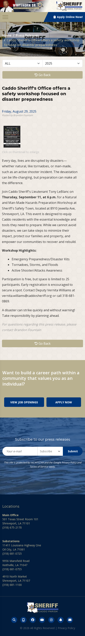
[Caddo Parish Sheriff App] (23, 620)
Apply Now (63, 402)
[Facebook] (32, 620)
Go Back (44, 75)
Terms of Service (39, 466)
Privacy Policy (69, 462)
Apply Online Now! (69, 17)
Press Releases (27, 35)
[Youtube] (42, 620)
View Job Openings (24, 402)
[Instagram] (51, 620)
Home (6, 35)
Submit (73, 451)
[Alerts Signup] (60, 620)
